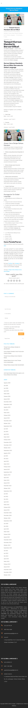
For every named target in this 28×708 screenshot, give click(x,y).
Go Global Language (10, 35)
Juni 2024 (6, 431)
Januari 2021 (7, 510)
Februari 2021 (7, 507)
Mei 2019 (6, 556)
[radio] (8, 280)
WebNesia (14, 705)
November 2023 (7, 445)
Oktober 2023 (7, 447)
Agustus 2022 (7, 475)
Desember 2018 (7, 569)
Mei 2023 (6, 458)
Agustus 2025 (7, 407)
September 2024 (8, 426)
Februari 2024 (7, 439)
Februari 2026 (7, 396)
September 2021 (8, 491)
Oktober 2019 (7, 545)
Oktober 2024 (7, 423)
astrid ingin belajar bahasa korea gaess (13, 373)
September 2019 (8, 548)
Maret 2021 (6, 504)
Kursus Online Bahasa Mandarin (15, 33)
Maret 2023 (6, 464)
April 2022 (6, 477)
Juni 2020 (6, 523)
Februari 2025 (7, 415)
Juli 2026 (6, 385)
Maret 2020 (6, 531)
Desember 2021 (7, 485)
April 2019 (6, 558)
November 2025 (7, 401)
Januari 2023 (7, 469)
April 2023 (6, 461)
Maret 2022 (6, 480)
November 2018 (7, 572)
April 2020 (6, 529)
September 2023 (8, 450)
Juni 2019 (6, 553)
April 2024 (6, 434)
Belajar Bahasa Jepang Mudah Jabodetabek (14, 365)
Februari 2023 (7, 466)
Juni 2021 (6, 496)
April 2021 (6, 502)
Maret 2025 (6, 412)
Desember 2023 (7, 442)
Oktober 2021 (7, 488)
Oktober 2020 (7, 518)
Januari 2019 (7, 567)
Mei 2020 (6, 526)
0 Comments (19, 35)
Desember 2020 (7, 512)
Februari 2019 (7, 564)
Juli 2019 (6, 550)
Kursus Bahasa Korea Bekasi (10, 374)
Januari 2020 (7, 537)
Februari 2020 (7, 534)
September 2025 (8, 404)
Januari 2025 (7, 418)
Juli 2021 (6, 493)
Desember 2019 (7, 539)
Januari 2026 (7, 399)
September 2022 (8, 472)
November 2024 (7, 420)
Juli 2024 (6, 429)
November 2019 (7, 542)
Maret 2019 (6, 561)
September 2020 (8, 521)
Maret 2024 (6, 437)
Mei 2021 (6, 499)
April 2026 (6, 391)
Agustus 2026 (7, 383)
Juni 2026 (6, 388)
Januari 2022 (7, 483)
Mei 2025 (6, 410)
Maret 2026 (6, 393)
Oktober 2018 (7, 575)
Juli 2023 (6, 456)
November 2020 (7, 515)
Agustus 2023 (7, 453)
